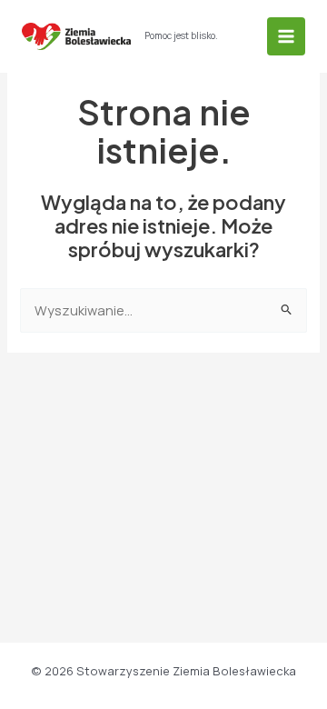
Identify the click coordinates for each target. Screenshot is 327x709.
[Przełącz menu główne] (286, 36)
